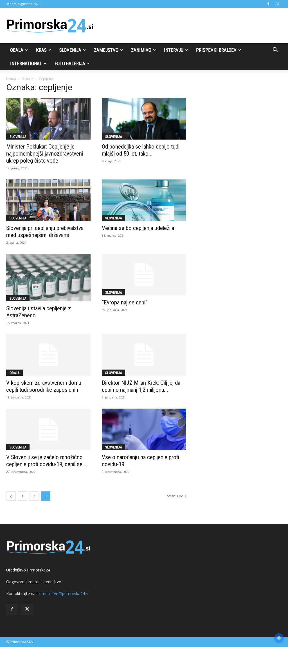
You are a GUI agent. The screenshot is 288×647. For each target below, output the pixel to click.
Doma (11, 78)
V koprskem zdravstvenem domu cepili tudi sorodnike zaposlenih (43, 386)
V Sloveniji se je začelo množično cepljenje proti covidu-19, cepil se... (46, 461)
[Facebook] (268, 4)
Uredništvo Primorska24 (28, 570)
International (26, 63)
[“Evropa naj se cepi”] (144, 274)
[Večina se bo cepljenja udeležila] (144, 200)
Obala (16, 50)
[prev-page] (11, 496)
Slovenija (70, 50)
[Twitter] (277, 4)
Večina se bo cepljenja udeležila (138, 228)
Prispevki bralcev (216, 50)
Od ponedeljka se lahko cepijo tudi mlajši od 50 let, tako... (140, 150)
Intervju (173, 50)
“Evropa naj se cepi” (125, 302)
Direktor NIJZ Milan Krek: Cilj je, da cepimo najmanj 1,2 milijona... (141, 386)
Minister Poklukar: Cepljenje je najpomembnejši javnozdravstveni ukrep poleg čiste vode (44, 153)
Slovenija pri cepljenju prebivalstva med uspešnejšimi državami (45, 231)
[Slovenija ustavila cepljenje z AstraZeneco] (48, 277)
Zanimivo (141, 50)
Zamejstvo (106, 50)
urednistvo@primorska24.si (64, 593)
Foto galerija (70, 63)
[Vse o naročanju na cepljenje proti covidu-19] (144, 429)
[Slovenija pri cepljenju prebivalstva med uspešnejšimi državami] (48, 200)
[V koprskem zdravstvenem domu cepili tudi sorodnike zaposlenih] (48, 355)
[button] (275, 50)
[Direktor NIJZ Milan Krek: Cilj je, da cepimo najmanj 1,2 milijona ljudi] (144, 355)
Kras (41, 50)
